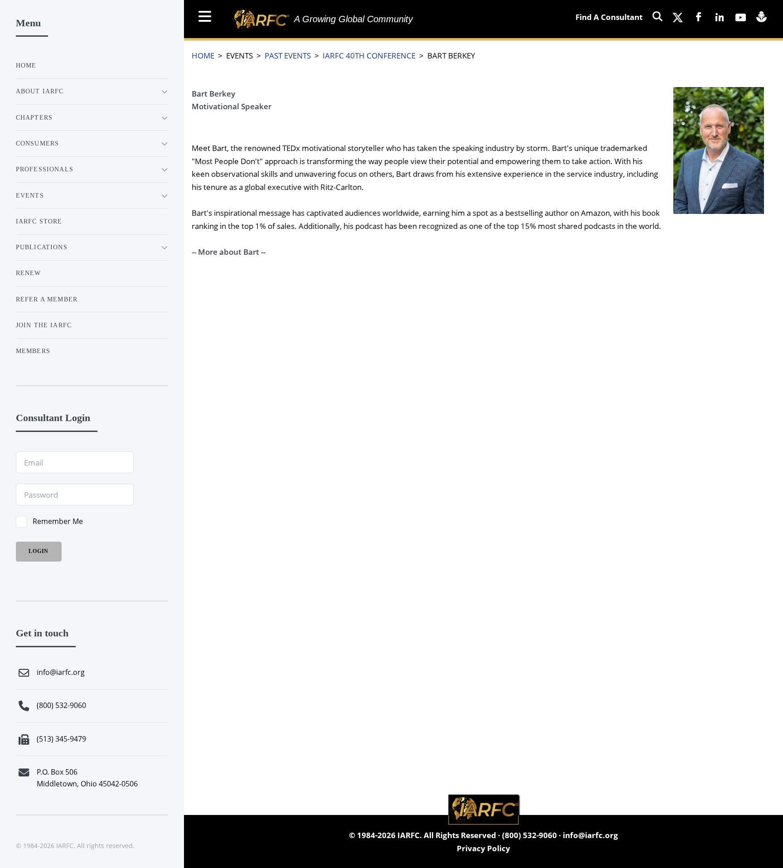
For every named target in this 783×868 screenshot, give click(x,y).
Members (33, 350)
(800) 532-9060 (529, 834)
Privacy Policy (483, 848)
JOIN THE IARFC (44, 325)
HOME (203, 55)
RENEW (28, 272)
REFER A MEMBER (46, 299)
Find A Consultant (609, 16)
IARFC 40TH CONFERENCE (369, 55)
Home (26, 65)
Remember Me (58, 521)
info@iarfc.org (590, 834)
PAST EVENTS (288, 55)
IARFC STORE (39, 221)
